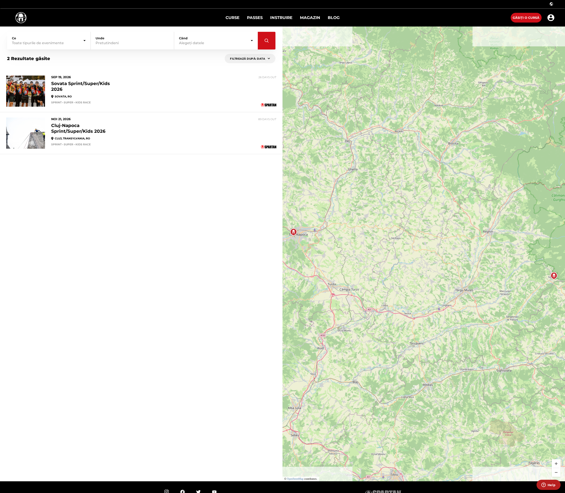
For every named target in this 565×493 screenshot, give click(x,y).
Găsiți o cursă (526, 18)
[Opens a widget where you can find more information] (548, 485)
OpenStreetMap (295, 478)
